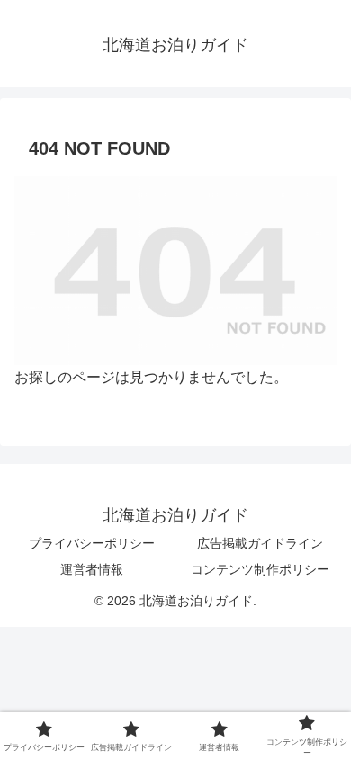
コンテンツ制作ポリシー (260, 569)
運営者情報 (91, 569)
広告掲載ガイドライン (260, 543)
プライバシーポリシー (92, 543)
